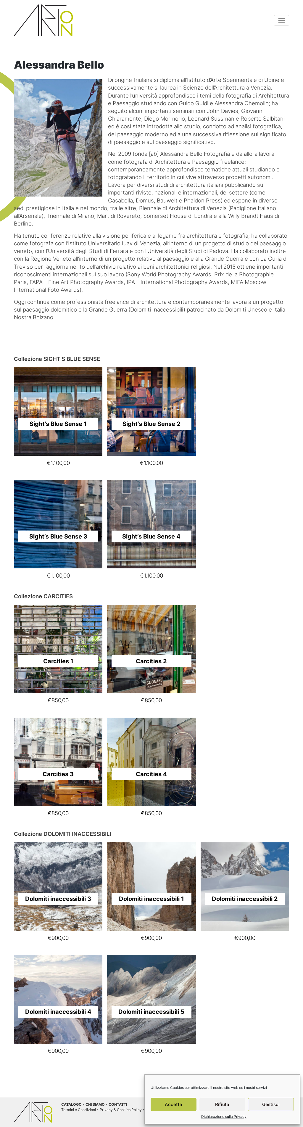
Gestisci (271, 1104)
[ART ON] (43, 20)
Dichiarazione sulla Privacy (223, 1116)
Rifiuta (222, 1104)
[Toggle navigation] (281, 20)
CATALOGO (71, 1104)
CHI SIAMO (95, 1104)
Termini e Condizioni (78, 1109)
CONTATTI (118, 1104)
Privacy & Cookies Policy (121, 1109)
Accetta (173, 1104)
